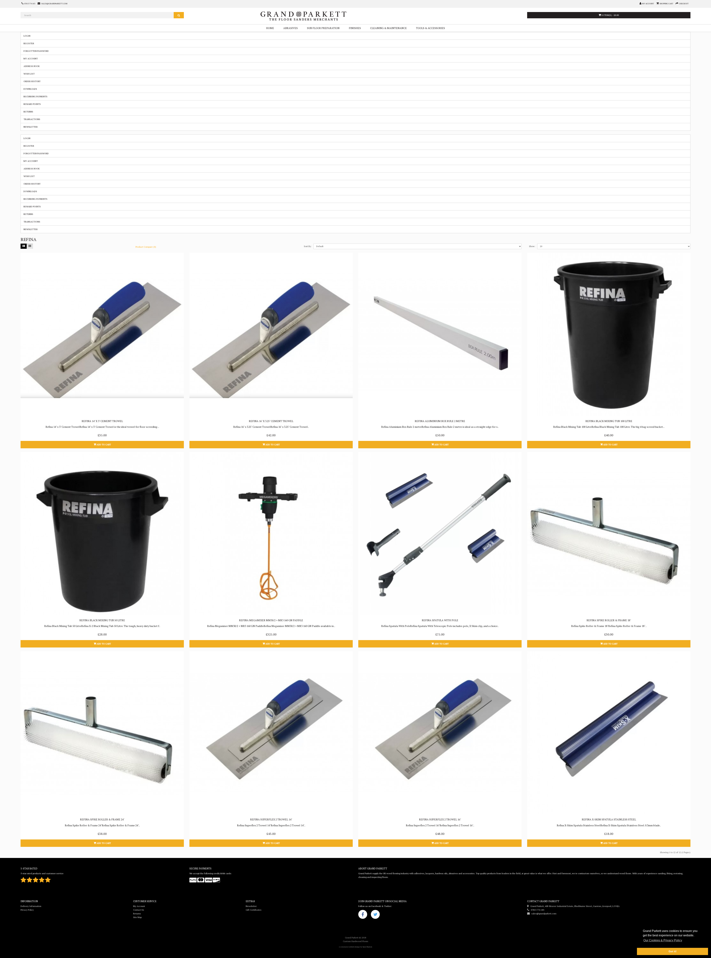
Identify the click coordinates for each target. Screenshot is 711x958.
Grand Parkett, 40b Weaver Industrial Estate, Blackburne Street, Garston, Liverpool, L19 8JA (574, 906)
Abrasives (290, 28)
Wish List (29, 73)
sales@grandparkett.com (543, 913)
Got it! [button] (673, 951)
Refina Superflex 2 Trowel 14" (271, 819)
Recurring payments (35, 96)
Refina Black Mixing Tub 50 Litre (102, 620)
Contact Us (138, 909)
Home (270, 28)
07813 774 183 (536, 909)
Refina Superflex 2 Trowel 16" (440, 819)
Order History (32, 81)
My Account (31, 58)
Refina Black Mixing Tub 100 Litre (608, 421)
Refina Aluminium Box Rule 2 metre (440, 421)
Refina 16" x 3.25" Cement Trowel (271, 421)
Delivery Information (31, 906)
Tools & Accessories (430, 28)
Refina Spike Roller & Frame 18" (609, 620)
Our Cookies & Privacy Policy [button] (662, 940)
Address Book (32, 66)
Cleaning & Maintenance (388, 28)
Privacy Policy (27, 909)
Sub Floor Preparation (323, 28)
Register (29, 43)
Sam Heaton (367, 947)
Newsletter (31, 126)
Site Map (137, 917)
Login (27, 35)
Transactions (32, 119)
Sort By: (308, 246)
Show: (532, 246)
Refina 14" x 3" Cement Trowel (102, 421)
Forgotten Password (36, 51)
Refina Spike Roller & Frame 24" (102, 819)
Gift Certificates (253, 909)
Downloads (30, 88)
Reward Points (32, 104)
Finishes (355, 28)
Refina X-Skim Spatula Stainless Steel (609, 819)
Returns (28, 111)
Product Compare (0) (146, 246)
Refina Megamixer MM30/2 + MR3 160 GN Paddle (271, 620)
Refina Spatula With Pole (440, 620)
